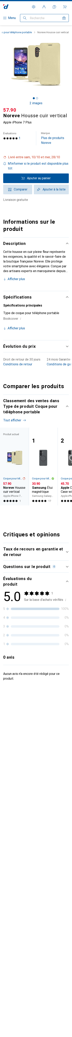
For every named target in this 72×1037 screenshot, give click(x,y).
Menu (12, 18)
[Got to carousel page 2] (37, 98)
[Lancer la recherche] (25, 18)
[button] (36, 157)
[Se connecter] (44, 7)
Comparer (20, 189)
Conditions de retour (17, 364)
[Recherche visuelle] (64, 18)
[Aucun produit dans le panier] (65, 7)
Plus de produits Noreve (52, 138)
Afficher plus (16, 279)
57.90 (9, 110)
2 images (36, 103)
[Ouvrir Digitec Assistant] (54, 7)
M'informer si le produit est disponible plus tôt (38, 166)
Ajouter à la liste (54, 189)
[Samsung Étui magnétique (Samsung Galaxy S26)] (43, 466)
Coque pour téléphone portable (12, 478)
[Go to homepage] (6, 6)
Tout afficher (12, 420)
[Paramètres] (33, 7)
